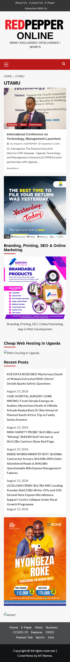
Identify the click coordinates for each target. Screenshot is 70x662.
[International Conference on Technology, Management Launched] (35, 108)
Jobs (51, 637)
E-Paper (50, 2)
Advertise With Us (36, 8)
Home (14, 627)
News (23, 124)
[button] (8, 64)
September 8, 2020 (51, 144)
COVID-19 (20, 632)
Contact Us (36, 2)
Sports (40, 637)
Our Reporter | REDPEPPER (23, 144)
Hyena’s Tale (24, 637)
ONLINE (35, 35)
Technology (35, 124)
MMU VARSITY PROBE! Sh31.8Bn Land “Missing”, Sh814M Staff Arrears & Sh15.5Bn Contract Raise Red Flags (33, 436)
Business (52, 627)
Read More (13, 168)
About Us (21, 2)
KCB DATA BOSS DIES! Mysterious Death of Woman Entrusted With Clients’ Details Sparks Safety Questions (35, 378)
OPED (50, 632)
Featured (12, 124)
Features (36, 632)
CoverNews (25, 655)
